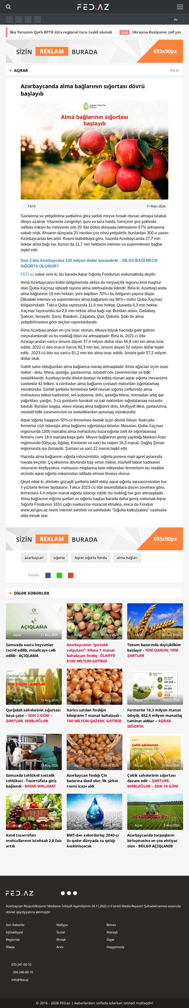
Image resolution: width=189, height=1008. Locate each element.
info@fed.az (20, 979)
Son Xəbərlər (15, 925)
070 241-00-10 (21, 964)
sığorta (59, 557)
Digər (110, 939)
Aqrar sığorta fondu (91, 557)
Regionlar (13, 939)
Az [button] (176, 19)
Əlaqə (10, 947)
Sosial (60, 932)
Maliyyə (62, 925)
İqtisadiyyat (14, 932)
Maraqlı (112, 932)
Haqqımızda (115, 947)
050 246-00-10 (22, 972)
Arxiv (60, 947)
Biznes (111, 925)
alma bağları (127, 557)
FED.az (27, 274)
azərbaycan (34, 557)
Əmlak (61, 939)
